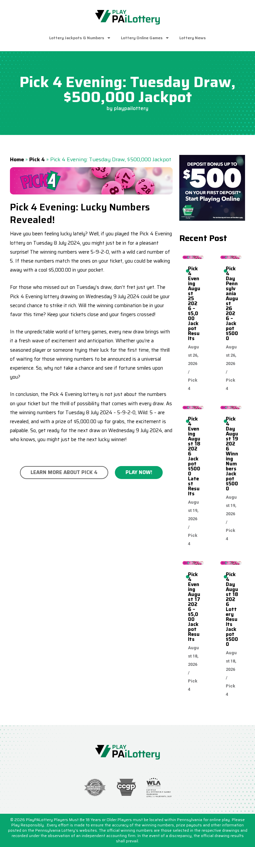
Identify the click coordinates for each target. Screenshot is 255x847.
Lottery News (192, 38)
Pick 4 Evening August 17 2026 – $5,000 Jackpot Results (194, 606)
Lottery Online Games (142, 38)
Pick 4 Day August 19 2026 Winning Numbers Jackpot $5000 (232, 454)
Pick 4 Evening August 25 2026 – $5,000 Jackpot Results (194, 303)
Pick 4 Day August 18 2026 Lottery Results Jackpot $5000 (232, 609)
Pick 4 (37, 159)
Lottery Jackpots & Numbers (76, 38)
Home (17, 159)
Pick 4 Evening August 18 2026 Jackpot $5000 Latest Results (194, 456)
